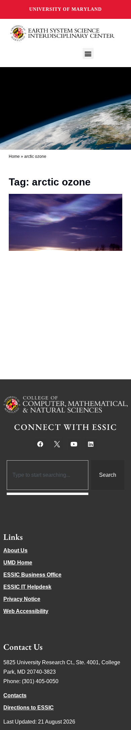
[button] (88, 53)
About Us (15, 550)
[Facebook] (40, 444)
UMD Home (17, 562)
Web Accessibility (25, 611)
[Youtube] (74, 444)
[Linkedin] (91, 444)
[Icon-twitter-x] (57, 444)
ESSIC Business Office (32, 575)
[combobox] (47, 475)
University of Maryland (65, 9)
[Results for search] (47, 494)
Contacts (15, 695)
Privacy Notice (21, 599)
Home (14, 156)
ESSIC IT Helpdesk (27, 587)
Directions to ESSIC (28, 707)
